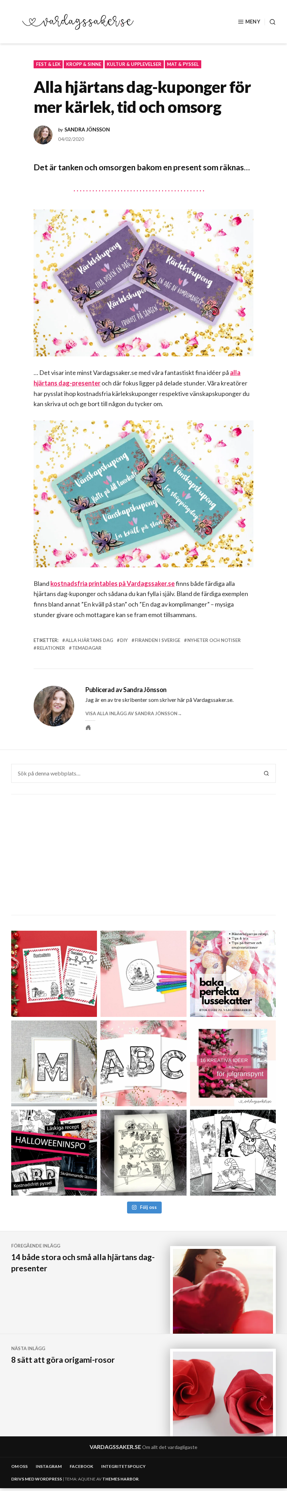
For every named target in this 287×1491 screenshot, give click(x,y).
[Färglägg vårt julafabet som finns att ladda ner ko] (143, 1063)
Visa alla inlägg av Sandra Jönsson (131, 713)
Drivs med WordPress (36, 1479)
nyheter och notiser (214, 640)
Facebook (81, 1466)
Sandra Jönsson (87, 129)
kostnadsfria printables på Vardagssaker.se (112, 583)
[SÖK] (270, 22)
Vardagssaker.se (115, 1446)
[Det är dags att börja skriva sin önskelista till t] (54, 974)
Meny (252, 22)
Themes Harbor (120, 1479)
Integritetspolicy (123, 1466)
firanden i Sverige (157, 640)
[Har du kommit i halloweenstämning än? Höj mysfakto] (233, 1153)
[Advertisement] (144, 856)
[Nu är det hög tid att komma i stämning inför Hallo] (54, 1153)
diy (124, 640)
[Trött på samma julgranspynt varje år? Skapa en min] (233, 1063)
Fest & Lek (48, 64)
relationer (51, 648)
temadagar (87, 648)
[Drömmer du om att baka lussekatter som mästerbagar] (233, 974)
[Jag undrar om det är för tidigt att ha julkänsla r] (54, 1063)
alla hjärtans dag (89, 640)
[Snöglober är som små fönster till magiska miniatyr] (143, 974)
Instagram (49, 1466)
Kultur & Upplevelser (134, 64)
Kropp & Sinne (83, 64)
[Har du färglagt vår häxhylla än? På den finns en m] (143, 1153)
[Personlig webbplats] (88, 727)
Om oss (19, 1466)
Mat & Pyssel (183, 64)
